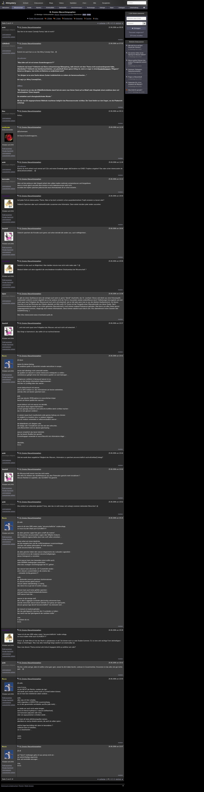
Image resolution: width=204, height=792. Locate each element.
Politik (29, 7)
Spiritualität (62, 7)
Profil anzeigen (7, 148)
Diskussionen (38, 3)
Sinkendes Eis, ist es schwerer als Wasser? (135, 84)
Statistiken (73, 3)
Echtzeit (25, 3)
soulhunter (6, 127)
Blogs (51, 3)
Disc (3, 111)
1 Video (58, 18)
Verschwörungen (76, 7)
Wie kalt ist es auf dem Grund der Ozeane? (135, 47)
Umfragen (122, 7)
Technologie (91, 7)
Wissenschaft (18, 7)
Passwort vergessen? (136, 32)
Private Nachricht (7, 151)
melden (120, 39)
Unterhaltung (134, 7)
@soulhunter (21, 58)
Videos (61, 3)
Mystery (38, 7)
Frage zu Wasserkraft (135, 78)
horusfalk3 (6, 196)
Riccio (4, 356)
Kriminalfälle (50, 7)
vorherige (102, 23)
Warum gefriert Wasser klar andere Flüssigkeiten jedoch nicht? (137, 63)
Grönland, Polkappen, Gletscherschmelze (135, 71)
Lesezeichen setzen (8, 37)
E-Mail (88, 14)
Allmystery (11, 3)
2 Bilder (49, 18)
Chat (85, 3)
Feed (84, 14)
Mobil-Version (29, 786)
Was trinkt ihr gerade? (136, 91)
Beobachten (68, 18)
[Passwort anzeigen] (144, 25)
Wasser (57, 14)
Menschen (5, 7)
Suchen (88, 18)
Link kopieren (6, 34)
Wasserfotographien (66, 14)
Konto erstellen (137, 35)
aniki (4, 27)
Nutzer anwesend (136, 13)
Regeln (21, 786)
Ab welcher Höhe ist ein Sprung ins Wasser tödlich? (137, 55)
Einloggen (137, 28)
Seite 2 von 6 (6, 23)
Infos (96, 18)
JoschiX (5, 228)
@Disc (19, 86)
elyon (4, 294)
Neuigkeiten (106, 3)
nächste (118, 23)
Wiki (94, 3)
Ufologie (102, 7)
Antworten (79, 18)
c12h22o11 (6, 43)
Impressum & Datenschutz (9, 786)
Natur (112, 7)
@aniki (19, 48)
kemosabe (5, 179)
